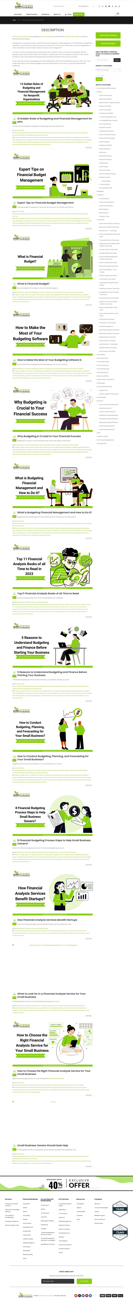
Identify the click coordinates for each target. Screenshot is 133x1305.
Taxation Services (102, 436)
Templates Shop (31, 14)
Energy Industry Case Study (108, 253)
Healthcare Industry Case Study (109, 288)
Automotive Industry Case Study (110, 223)
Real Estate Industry (106, 156)
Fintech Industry (104, 142)
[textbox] (108, 69)
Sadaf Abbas (20, 130)
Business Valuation (105, 106)
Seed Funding (106, 181)
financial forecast (46, 780)
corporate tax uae (105, 124)
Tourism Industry (105, 184)
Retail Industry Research (107, 426)
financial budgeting (18, 142)
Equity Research (28, 1227)
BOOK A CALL (79, 14)
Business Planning (58, 604)
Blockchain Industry (106, 99)
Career (97, 1211)
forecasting (77, 780)
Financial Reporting (30, 135)
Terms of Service (100, 1219)
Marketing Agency (28, 1243)
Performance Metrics (106, 206)
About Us (57, 14)
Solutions (17, 14)
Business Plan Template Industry (37, 133)
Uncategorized (102, 443)
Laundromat (27, 1235)
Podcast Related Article (104, 387)
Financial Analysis (52, 133)
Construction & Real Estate (65, 1205)
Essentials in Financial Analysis (29, 607)
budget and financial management (31, 137)
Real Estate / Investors (48, 1244)
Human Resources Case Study (109, 298)
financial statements (47, 695)
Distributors (62, 1209)
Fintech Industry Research (108, 412)
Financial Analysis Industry (67, 133)
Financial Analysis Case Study (109, 266)
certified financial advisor (73, 604)
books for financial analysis (28, 604)
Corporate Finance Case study (109, 240)
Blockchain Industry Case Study (109, 227)
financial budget (86, 140)
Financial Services (42, 135)
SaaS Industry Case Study (108, 341)
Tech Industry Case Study (107, 351)
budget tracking (59, 137)
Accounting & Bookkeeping (9, 1216)
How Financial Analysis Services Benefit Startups (47, 920)
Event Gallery (101, 355)
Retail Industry (104, 163)
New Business (86, 1161)
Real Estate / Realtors (47, 1221)
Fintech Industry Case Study (108, 275)
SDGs (98, 433)
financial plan (45, 142)
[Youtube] (109, 6)
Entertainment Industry (107, 131)
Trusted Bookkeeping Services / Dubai (47, 1233)
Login (69, 14)
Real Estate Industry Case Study (109, 330)
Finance (66, 140)
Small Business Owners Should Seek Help (42, 1145)
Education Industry (105, 127)
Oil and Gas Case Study (107, 319)
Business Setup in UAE (12, 1225)
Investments (27, 1231)
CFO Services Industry (106, 113)
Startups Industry (105, 177)
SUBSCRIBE (84, 1281)
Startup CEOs (104, 390)
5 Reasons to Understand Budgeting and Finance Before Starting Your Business (52, 673)
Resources (45, 14)
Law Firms (44, 1217)
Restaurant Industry (106, 159)
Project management (106, 326)
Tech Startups (63, 1241)
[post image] (52, 91)
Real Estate (26, 1250)
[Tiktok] (119, 6)
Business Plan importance (31, 1161)
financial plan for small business (72, 1161)
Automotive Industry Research (109, 404)
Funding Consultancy (11, 1221)
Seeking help (16, 1163)
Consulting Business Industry (108, 120)
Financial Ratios (104, 199)
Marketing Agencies (65, 1221)
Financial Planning (18, 135)
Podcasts (80, 1215)
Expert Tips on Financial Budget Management (45, 202)
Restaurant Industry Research (109, 422)
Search (117, 60)
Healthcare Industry (106, 145)
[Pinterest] (105, 6)
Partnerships (101, 383)
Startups (43, 1228)
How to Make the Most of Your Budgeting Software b (49, 360)
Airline (25, 1211)
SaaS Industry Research (107, 429)
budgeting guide (76, 137)
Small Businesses (64, 1233)
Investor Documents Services (11, 1205)
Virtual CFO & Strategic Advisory (12, 1210)
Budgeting (22, 133)
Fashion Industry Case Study (108, 262)
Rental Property (28, 1254)
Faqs (78, 1219)
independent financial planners (74, 609)
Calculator (100, 195)
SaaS (24, 1258)
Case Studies (74, 36)
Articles (66, 36)
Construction (45, 1205)
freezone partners (103, 376)
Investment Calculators (107, 202)
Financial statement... (57, 1078)
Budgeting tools (21, 140)
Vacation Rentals (64, 1248)
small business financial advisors (40, 144)
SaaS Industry (104, 167)
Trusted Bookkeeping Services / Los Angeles (48, 1239)
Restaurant (44, 1225)
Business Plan (48, 604)
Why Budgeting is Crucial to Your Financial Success (49, 436)
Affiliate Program (100, 1215)
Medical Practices (64, 1225)
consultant (58, 1161)
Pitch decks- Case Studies (108, 323)
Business (43, 140)
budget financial (48, 137)
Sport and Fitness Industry (108, 174)
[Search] (93, 6)
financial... (56, 1001)
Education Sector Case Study (109, 249)
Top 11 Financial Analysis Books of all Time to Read (48, 593)
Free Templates (46, 36)
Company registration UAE (108, 117)
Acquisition (26, 1204)
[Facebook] (99, 6)
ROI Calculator (104, 213)
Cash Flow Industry (45, 292)
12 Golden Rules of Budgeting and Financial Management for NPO (54, 120)
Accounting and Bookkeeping (23, 686)
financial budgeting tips (32, 142)
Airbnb (25, 1207)
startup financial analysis (67, 611)
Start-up (51, 611)
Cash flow (61, 140)
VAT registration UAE (106, 188)
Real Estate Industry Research (109, 419)
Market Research (105, 149)
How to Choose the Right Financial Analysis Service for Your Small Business (54, 1072)
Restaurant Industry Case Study (109, 333)
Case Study (100, 220)
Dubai (61, 1252)
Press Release (101, 397)
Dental (43, 1209)
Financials (60, 609)
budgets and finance (33, 140)
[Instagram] (112, 6)
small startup (44, 611)
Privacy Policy (99, 1223)
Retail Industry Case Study (108, 337)
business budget (51, 140)
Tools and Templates (101, 1207)
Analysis (16, 137)
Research (100, 401)
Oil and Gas (26, 1247)
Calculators (80, 1204)
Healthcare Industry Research (109, 415)
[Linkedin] (90, 1295)
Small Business (25, 144)
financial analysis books (25, 609)
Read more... (89, 147)
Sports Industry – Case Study (109, 344)
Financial (78, 607)
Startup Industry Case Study (108, 348)
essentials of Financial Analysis (49, 607)
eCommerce (27, 1223)
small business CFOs (78, 299)
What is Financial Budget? (33, 283)
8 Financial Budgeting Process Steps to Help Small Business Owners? (54, 842)
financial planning (55, 142)
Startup (57, 611)
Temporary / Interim (65, 1245)
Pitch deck (34, 1159)
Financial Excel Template (62, 214)
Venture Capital (28, 1239)
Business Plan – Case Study (108, 231)
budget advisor (25, 294)
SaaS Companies (64, 1229)
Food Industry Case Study (107, 279)
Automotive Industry (106, 95)
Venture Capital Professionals (109, 394)
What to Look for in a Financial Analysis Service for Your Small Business (51, 995)
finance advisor (70, 607)
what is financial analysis (25, 614)
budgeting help (21, 297)
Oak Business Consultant (20, 36)
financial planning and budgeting (72, 142)
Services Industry (105, 170)
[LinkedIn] (115, 6)
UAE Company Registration (105, 440)
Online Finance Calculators (105, 379)
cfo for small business (47, 1161)
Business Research (105, 408)
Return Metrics (104, 209)
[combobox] (108, 69)
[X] (102, 6)
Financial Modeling (81, 133)
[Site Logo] (24, 6)
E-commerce (63, 1213)
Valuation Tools (104, 216)
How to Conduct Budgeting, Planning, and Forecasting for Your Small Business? (53, 758)
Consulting (26, 1215)
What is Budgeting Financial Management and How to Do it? (54, 512)
